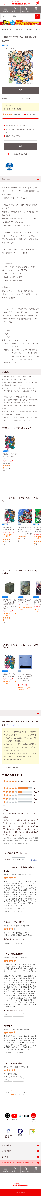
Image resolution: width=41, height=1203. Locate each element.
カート (36, 1171)
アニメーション (8, 48)
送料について (23, 126)
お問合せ (5, 1157)
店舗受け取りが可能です (14, 136)
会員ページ (15, 1171)
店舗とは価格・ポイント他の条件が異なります (17, 1163)
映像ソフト (33, 29)
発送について (10, 126)
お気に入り (25, 1171)
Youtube (14, 1119)
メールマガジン (33, 1120)
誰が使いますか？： (10, 939)
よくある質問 (6, 1151)
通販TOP (5, 29)
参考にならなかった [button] (18, 911)
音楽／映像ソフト (19, 29)
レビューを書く (32, 114)
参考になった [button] (8, 911)
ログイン (37, 4)
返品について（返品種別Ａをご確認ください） (20, 131)
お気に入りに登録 (20, 154)
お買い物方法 (6, 1145)
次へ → (26, 1092)
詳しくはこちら (13, 725)
